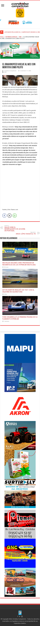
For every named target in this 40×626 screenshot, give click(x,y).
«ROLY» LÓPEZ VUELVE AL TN (26, 233)
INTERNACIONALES (11, 37)
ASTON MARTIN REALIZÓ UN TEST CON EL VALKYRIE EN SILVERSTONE (18, 291)
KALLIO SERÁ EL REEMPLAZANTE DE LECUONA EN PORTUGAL (14, 228)
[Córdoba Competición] (20, 5)
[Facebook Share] (4, 215)
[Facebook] (17, 616)
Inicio (2, 37)
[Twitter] (20, 616)
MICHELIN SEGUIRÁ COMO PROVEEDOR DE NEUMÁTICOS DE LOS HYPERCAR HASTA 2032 (19, 264)
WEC (20, 37)
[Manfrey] (20, 50)
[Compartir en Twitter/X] (9, 215)
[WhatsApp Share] (15, 215)
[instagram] (22, 616)
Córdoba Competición (10, 70)
